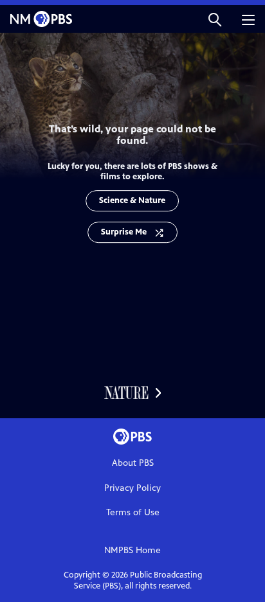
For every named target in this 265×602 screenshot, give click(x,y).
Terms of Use (133, 512)
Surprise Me (124, 232)
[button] (215, 19)
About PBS (133, 462)
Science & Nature (132, 200)
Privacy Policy (132, 487)
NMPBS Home (132, 550)
